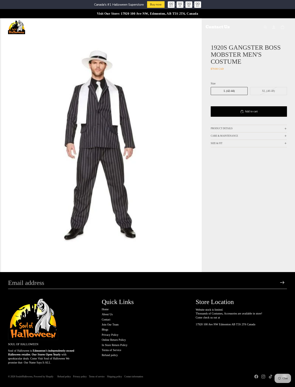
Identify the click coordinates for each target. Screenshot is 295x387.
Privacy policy (80, 376)
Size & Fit (216, 143)
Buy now (156, 4)
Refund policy (110, 355)
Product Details (222, 128)
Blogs (105, 329)
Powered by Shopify (43, 376)
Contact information (133, 376)
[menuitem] (71, 27)
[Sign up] (282, 282)
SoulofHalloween (24, 376)
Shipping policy (114, 376)
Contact (106, 319)
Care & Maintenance (224, 135)
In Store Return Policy (114, 345)
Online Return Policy (114, 339)
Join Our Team (110, 324)
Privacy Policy (110, 334)
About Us (107, 314)
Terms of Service (111, 350)
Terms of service (97, 376)
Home (105, 309)
